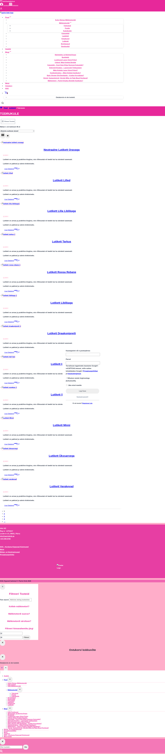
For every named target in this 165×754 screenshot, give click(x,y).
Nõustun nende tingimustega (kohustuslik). (78, 379)
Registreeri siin (87, 403)
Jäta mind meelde (75, 385)
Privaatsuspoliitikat (90, 371)
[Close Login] (2, 643)
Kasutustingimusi (74, 374)
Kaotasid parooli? (82, 397)
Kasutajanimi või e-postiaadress (78, 351)
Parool (68, 359)
